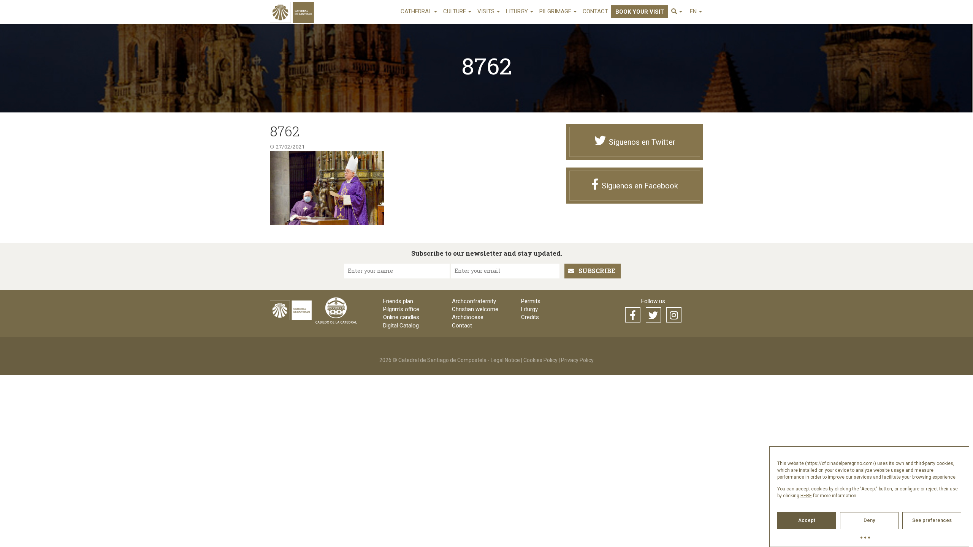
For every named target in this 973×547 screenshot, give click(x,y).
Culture (455, 11)
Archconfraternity (474, 301)
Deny (869, 520)
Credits (530, 317)
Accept (806, 520)
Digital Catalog (401, 325)
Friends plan (398, 301)
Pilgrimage (556, 11)
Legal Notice (505, 360)
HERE (806, 495)
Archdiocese (467, 317)
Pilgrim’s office (401, 309)
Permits (530, 301)
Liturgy (517, 11)
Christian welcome (475, 309)
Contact (595, 11)
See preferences (932, 520)
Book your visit (639, 11)
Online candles (401, 317)
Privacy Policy (577, 360)
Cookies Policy (540, 360)
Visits (486, 11)
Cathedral (417, 11)
